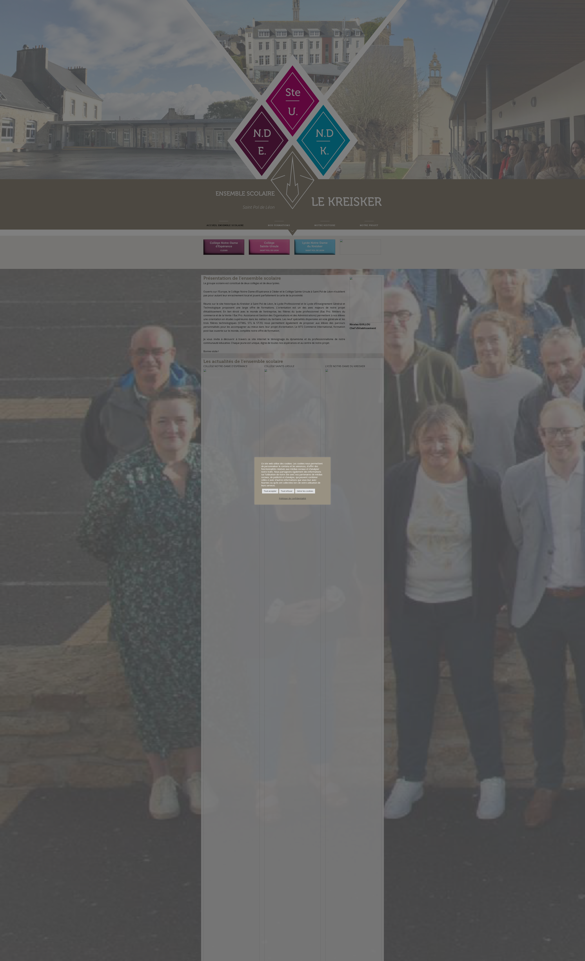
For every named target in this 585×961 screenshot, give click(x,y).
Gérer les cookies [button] (305, 491)
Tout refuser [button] (286, 491)
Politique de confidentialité (292, 498)
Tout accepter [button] (270, 491)
